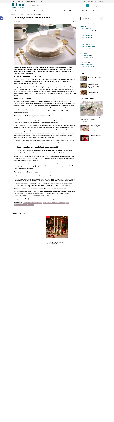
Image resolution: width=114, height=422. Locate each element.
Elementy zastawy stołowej (24, 204)
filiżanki (53, 142)
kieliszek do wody (24, 193)
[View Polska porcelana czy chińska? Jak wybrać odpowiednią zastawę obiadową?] (91, 108)
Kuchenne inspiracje (87, 60)
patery (62, 199)
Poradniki (83, 53)
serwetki (23, 86)
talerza (73, 179)
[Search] (101, 18)
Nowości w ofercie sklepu (86, 64)
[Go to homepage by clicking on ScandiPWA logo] (17, 5)
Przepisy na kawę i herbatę (88, 39)
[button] (87, 5)
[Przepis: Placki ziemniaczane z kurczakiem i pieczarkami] (83, 78)
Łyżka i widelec (18, 183)
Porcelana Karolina (27, 202)
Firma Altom (40, 1)
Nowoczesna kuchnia (87, 57)
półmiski (49, 199)
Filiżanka (52, 193)
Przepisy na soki (86, 48)
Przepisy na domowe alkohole (89, 46)
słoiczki (21, 93)
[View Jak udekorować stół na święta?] (84, 138)
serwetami (40, 137)
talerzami (31, 160)
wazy (44, 142)
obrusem (30, 137)
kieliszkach (27, 195)
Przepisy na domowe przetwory (90, 42)
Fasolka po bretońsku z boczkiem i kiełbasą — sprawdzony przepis (93, 92)
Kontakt (12, 1)
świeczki (51, 131)
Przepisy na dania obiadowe (89, 30)
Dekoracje (40, 158)
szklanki (42, 191)
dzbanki (47, 142)
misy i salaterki (37, 140)
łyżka (42, 180)
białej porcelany (34, 89)
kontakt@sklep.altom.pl (30, 1)
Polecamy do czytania (86, 51)
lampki (72, 165)
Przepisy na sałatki (87, 44)
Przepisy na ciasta (87, 37)
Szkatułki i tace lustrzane (59, 202)
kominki (32, 166)
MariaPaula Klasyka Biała (49, 110)
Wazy (33, 204)
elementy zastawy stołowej (36, 142)
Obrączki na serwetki (48, 202)
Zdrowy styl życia (87, 55)
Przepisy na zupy (86, 28)
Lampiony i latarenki (37, 202)
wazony (31, 140)
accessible (1, 18)
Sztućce (17, 179)
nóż (30, 180)
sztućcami (37, 160)
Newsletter (101, 1)
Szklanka (16, 193)
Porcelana (56, 107)
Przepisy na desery (87, 35)
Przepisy (83, 26)
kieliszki (46, 191)
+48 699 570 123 (20, 1)
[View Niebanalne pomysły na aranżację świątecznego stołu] (84, 128)
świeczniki (36, 166)
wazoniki (16, 93)
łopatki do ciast (62, 188)
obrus (70, 87)
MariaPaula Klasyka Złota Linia (64, 110)
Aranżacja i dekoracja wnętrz (87, 66)
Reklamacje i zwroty (92, 1)
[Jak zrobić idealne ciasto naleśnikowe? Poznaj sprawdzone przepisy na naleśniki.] (83, 85)
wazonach (29, 129)
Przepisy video (85, 33)
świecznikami (51, 137)
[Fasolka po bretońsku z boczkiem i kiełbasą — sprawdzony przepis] (83, 92)
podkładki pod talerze (66, 131)
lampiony (67, 165)
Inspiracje (83, 69)
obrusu (22, 79)
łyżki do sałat (54, 188)
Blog (84, 1)
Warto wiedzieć (85, 62)
